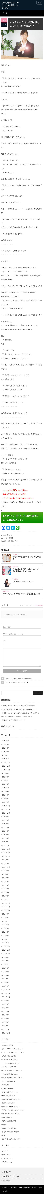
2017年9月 (5, 914)
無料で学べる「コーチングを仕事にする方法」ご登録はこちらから (20, 518)
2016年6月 (5, 968)
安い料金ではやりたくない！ (23, 581)
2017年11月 (6, 907)
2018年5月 (5, 885)
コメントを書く (8, 538)
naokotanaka (7, 535)
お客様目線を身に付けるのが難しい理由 (27, 558)
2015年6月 (5, 1011)
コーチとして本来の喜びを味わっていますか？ (18, 678)
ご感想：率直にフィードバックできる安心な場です (18, 706)
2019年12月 (6, 849)
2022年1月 (5, 759)
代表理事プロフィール (10, 1176)
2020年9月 (5, 816)
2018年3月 (5, 892)
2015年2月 (5, 1026)
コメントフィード (7, 1158)
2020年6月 (5, 827)
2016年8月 (5, 961)
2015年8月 (5, 1004)
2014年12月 (6, 1033)
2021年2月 (5, 798)
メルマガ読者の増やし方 (10, 1092)
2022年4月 (5, 748)
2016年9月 (5, 957)
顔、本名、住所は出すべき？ (11, 1139)
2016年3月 (5, 979)
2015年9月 (5, 1000)
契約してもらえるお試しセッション (13, 1110)
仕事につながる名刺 (8, 1095)
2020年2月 (5, 842)
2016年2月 (5, 982)
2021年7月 (5, 780)
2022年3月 (5, 752)
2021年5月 (5, 788)
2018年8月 (5, 874)
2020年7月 (5, 824)
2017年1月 (5, 943)
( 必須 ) (7, 627)
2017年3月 (5, 935)
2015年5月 (5, 1015)
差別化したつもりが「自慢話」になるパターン (17, 716)
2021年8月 (5, 777)
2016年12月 (6, 946)
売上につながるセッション (10, 1106)
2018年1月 (5, 899)
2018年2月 (5, 896)
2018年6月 (5, 881)
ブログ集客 (5, 1085)
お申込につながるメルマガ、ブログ (13, 1052)
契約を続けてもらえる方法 (10, 1114)
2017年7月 (5, 921)
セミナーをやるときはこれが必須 (12, 1077)
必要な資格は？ (7, 1117)
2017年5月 (5, 928)
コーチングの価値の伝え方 (10, 1063)
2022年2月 (5, 755)
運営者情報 (6, 1180)
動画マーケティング (8, 1103)
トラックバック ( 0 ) (25, 605)
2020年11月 (6, 809)
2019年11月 (6, 853)
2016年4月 (5, 975)
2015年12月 (6, 990)
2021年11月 (6, 766)
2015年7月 (5, 1008)
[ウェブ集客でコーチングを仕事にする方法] (10, 5)
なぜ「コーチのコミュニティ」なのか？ (16, 682)
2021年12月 (6, 762)
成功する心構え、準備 (10, 541)
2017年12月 (6, 903)
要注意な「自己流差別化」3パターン (14, 720)
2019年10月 (6, 856)
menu (39, 2)
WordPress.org (7, 1162)
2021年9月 (5, 773)
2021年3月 (5, 795)
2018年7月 (5, 878)
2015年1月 (5, 1029)
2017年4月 (5, 932)
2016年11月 (6, 950)
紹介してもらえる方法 (9, 1128)
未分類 (4, 1124)
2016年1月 (5, 986)
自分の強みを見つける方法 (10, 1132)
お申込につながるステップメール (12, 1049)
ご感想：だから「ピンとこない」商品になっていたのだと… (21, 713)
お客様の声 (6, 1172)
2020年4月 (5, 835)
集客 (3, 1135)
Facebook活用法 (7, 1045)
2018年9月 (5, 871)
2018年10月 (6, 867)
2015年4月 (5, 1018)
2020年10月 (6, 813)
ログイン (5, 1151)
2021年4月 (5, 791)
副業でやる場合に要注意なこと (12, 1099)
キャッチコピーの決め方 (10, 1059)
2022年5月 (5, 744)
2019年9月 (5, 860)
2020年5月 (5, 831)
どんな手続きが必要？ (9, 1056)
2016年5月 (5, 972)
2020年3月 (5, 838)
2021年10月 (6, 770)
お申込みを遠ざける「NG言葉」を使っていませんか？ (19, 709)
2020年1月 (5, 845)
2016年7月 (5, 964)
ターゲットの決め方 (8, 1081)
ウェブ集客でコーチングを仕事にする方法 (23, 1187)
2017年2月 (5, 939)
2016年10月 (6, 953)
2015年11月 (6, 993)
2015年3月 (5, 1022)
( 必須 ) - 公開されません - (13, 634)
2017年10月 (6, 910)
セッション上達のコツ (9, 1067)
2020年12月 (6, 806)
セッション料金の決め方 (10, 1074)
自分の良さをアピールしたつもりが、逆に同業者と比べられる (27, 570)
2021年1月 (5, 802)
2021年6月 (5, 784)
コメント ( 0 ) (39, 605)
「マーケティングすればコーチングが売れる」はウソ (21, 595)
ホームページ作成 (7, 1088)
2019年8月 (5, 863)
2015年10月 (6, 997)
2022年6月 (5, 741)
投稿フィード (6, 1155)
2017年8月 (5, 917)
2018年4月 (5, 889)
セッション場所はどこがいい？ (12, 1070)
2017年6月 (5, 925)
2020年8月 (5, 820)
